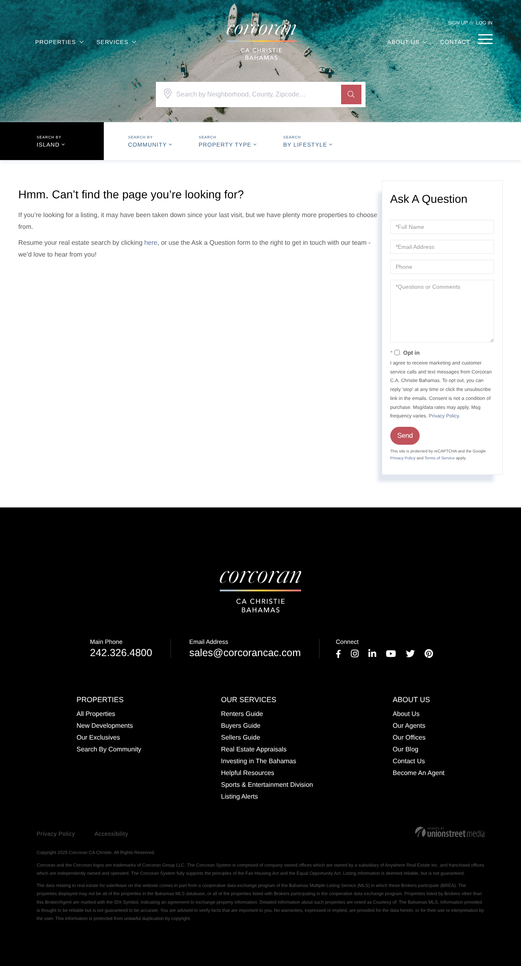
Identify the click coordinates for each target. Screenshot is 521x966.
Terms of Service (440, 458)
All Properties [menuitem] (96, 714)
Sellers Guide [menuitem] (240, 737)
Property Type (225, 144)
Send (405, 435)
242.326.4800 (121, 648)
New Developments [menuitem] (105, 725)
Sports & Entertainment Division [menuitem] (267, 785)
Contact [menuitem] (455, 42)
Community (147, 144)
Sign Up (458, 23)
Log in (484, 23)
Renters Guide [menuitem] (242, 714)
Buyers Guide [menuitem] (240, 725)
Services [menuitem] (112, 42)
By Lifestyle (305, 144)
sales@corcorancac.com (245, 648)
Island (48, 144)
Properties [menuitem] (55, 42)
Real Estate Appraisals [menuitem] (254, 749)
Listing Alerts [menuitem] (239, 796)
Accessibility (111, 833)
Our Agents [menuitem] (409, 725)
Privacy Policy (444, 416)
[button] (351, 94)
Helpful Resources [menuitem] (247, 773)
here (150, 242)
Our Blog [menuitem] (405, 749)
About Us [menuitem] (403, 42)
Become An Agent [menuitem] (418, 773)
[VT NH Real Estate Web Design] (449, 832)
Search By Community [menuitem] (109, 749)
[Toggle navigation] (485, 39)
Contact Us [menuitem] (409, 761)
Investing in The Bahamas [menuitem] (258, 761)
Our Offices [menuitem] (409, 737)
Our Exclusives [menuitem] (98, 737)
